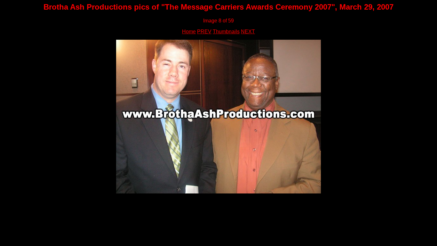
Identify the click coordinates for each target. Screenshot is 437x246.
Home (189, 31)
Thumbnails (226, 31)
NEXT (248, 31)
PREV (204, 31)
